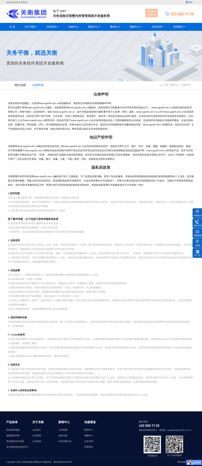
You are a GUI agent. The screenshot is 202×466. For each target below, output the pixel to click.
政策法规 (62, 435)
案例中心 (115, 26)
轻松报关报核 (13, 430)
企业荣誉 (36, 435)
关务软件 (52, 26)
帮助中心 (175, 85)
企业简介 (36, 430)
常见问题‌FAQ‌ (65, 441)
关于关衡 (30, 26)
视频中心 (135, 26)
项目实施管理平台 (151, 13)
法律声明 (38, 85)
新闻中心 (93, 26)
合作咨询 (157, 26)
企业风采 (36, 441)
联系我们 (178, 26)
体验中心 (73, 26)
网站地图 (20, 85)
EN (190, 2)
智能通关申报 (13, 435)
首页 (166, 85)
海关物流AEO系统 (15, 441)
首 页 (12, 26)
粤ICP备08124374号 (62, 462)
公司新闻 (62, 430)
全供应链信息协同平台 (17, 447)
